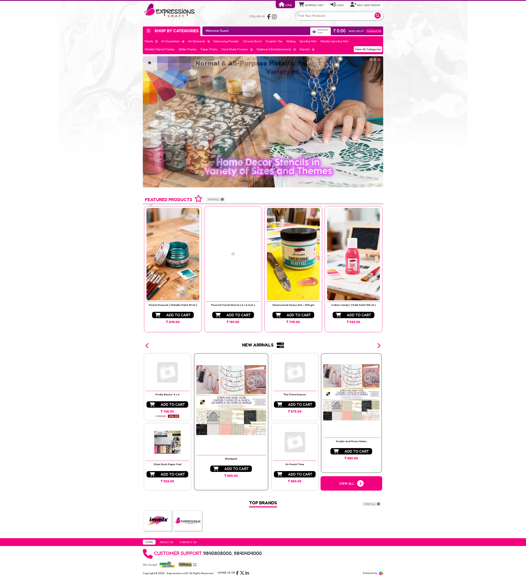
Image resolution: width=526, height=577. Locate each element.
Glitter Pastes (188, 49)
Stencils (305, 49)
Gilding (290, 41)
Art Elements (196, 41)
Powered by (370, 573)
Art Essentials (170, 41)
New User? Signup (368, 5)
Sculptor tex (274, 41)
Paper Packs (209, 49)
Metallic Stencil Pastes (159, 49)
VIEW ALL (214, 199)
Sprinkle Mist (308, 41)
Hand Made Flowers (234, 49)
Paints (149, 41)
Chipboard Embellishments (273, 49)
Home (288, 5)
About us (166, 542)
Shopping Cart (314, 5)
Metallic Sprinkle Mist (334, 41)
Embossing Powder (226, 41)
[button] (147, 346)
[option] (173, 269)
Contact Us (374, 31)
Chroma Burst (252, 41)
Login (339, 5)
